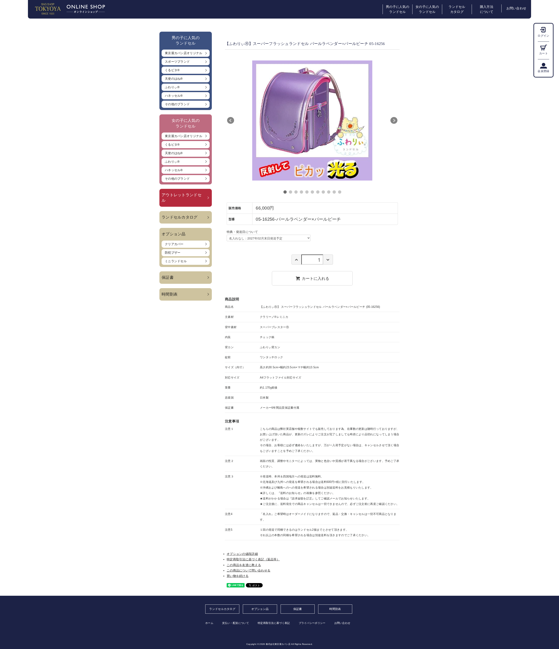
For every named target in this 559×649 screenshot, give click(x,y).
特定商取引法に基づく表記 (274, 623)
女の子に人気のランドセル (427, 9)
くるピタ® (172, 70)
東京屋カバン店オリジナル (183, 53)
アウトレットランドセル (182, 198)
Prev (230, 120)
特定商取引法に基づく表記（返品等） (253, 559)
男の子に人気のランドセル (397, 9)
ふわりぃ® (172, 87)
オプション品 (260, 609)
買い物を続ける (237, 576)
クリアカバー (174, 244)
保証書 (168, 277)
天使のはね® (174, 78)
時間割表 (170, 294)
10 (334, 192)
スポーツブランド (177, 61)
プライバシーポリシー (312, 623)
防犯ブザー (173, 252)
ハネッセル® (174, 95)
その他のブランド (177, 104)
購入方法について (486, 9)
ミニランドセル (176, 261)
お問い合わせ (516, 8)
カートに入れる (315, 278)
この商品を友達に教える (244, 565)
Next (393, 120)
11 (339, 192)
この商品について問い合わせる (248, 570)
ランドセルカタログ (457, 9)
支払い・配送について (235, 623)
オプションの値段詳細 (242, 554)
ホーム (209, 623)
